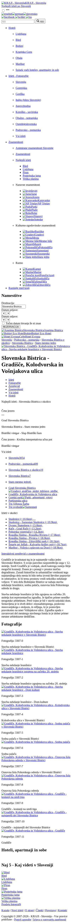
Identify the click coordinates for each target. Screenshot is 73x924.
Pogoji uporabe (22, 919)
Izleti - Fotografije (19, 75)
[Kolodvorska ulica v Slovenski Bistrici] (36, 708)
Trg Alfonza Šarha (19, 503)
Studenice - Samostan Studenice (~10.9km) (33, 522)
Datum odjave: (9, 316)
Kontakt (62, 910)
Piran (26, 172)
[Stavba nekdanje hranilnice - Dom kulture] (36, 689)
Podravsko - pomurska (28, 129)
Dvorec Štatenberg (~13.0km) (25, 525)
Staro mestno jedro (45, 342)
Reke (34, 213)
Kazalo (5, 910)
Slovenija (21, 81)
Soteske (38, 219)
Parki (34, 206)
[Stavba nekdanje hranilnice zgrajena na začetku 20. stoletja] (36, 671)
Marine (37, 272)
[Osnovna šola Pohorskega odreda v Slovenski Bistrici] (36, 760)
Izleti (11, 379)
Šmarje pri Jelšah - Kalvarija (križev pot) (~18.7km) (37, 544)
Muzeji (37, 244)
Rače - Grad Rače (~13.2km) (25, 528)
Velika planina (31, 178)
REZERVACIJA (11, 327)
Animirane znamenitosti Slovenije (34, 148)
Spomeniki (44, 253)
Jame (34, 193)
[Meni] (8, 10)
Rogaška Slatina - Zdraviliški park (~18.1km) (34, 541)
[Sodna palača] (35, 741)
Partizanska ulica (18, 500)
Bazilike (39, 231)
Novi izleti (17, 910)
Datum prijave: (9, 309)
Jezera (35, 197)
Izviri (34, 190)
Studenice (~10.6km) (20, 519)
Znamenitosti (16, 142)
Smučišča (41, 281)
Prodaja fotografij (11, 904)
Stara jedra (43, 256)
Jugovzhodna (23, 105)
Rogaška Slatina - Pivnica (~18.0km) (29, 538)
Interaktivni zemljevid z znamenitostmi (22, 553)
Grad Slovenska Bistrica (22, 487)
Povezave (50, 910)
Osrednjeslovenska (26, 123)
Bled (18, 39)
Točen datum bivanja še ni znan (23, 323)
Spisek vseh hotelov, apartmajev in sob (37, 69)
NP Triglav (44, 203)
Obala (19, 57)
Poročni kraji (47, 275)
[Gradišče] (33, 830)
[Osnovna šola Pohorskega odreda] (36, 778)
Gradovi (39, 234)
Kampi (37, 268)
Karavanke (44, 200)
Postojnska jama (32, 175)
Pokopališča (45, 247)
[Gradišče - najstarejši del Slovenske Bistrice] (36, 815)
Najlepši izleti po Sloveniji (16, 6)
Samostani (43, 250)
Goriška (20, 93)
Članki (39, 910)
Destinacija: (8, 303)
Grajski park (15, 497)
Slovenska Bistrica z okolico (26, 469)
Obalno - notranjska (27, 117)
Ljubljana (21, 33)
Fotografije (15, 382)
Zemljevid (14, 386)
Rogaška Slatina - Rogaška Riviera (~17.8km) (34, 534)
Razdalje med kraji (19, 288)
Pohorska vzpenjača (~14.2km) (26, 531)
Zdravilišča (44, 284)
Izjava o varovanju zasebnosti (49, 919)
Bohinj (19, 45)
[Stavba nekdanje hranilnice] (36, 653)
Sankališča (43, 278)
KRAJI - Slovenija (35, 2)
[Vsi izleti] (2, 415)
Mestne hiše (45, 240)
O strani (29, 910)
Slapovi (38, 216)
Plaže (35, 209)
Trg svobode (16, 506)
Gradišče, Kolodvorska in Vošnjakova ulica (33, 494)
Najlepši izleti (23, 160)
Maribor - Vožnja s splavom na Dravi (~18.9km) (36, 547)
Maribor (20, 63)
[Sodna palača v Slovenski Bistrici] (36, 726)
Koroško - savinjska (27, 111)
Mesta (35, 237)
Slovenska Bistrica (22, 342)
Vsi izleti (21, 136)
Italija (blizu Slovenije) (28, 99)
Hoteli (12, 27)
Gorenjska (21, 87)
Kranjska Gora (24, 51)
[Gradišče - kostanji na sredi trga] (36, 797)
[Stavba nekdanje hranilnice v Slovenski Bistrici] (36, 634)
